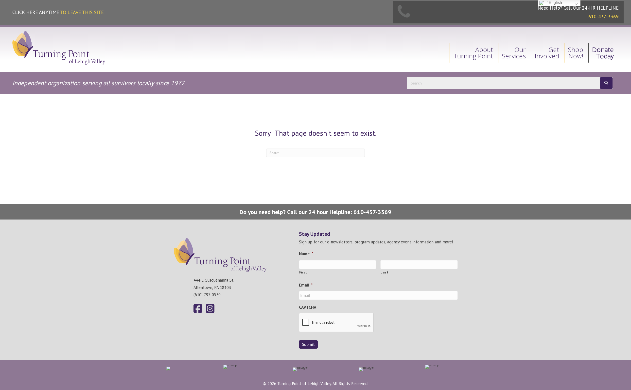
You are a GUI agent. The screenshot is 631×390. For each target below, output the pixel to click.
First (303, 272)
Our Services (514, 52)
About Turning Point (473, 52)
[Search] (606, 83)
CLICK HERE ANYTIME (58, 12)
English (555, 2)
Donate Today (603, 52)
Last (384, 272)
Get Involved (547, 52)
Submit (308, 344)
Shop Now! (575, 52)
